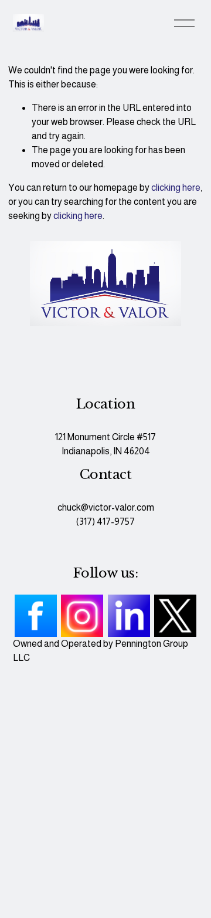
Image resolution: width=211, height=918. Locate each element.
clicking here (175, 188)
